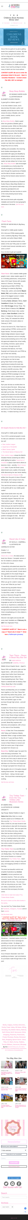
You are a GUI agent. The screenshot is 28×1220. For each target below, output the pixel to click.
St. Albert (10, 1042)
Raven (3, 730)
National (23, 1030)
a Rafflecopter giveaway (14, 920)
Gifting (24, 1027)
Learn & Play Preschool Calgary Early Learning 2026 (21, 1090)
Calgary (9, 1025)
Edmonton (22, 1025)
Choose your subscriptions (9, 1146)
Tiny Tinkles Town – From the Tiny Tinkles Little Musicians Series (17, 798)
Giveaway (5, 1030)
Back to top (14, 1218)
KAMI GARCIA (16, 660)
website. (6, 911)
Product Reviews (8, 1037)
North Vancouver (16, 1032)
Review (16, 1037)
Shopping (9, 1039)
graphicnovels (6, 1048)
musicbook (23, 1048)
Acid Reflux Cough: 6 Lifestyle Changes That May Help (6, 1073)
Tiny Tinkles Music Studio (17, 821)
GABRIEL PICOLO (19, 663)
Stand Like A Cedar (17, 539)
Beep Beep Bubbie (17, 91)
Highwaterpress (15, 1048)
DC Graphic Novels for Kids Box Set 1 (13, 428)
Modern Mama (15, 1030)
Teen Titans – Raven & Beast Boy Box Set (18, 656)
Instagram (13, 909)
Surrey (16, 1042)
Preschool (13, 1034)
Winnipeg (23, 1044)
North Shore (6, 1032)
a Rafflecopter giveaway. (15, 634)
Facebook (6, 909)
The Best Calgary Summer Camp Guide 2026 (6, 1106)
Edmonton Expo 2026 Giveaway (20, 1073)
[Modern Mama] (14, 6)
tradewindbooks (18, 1050)
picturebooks (9, 1050)
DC (17, 1046)
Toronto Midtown (7, 1044)
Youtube (19, 909)
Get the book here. (7, 626)
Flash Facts (6, 221)
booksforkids (12, 1046)
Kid (9, 1030)
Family (4, 1027)
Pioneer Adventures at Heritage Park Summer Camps (20, 1106)
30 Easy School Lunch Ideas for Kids (6, 1089)
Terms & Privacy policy (14, 1166)
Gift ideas (18, 1027)
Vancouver (16, 1044)
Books (5, 1025)
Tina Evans (7, 23)
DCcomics (21, 1046)
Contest (15, 1025)
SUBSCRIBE (14, 1162)
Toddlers (21, 1042)
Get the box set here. (7, 782)
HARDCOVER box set (8, 686)
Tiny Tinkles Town (14, 859)
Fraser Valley (10, 1027)
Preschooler (20, 1034)
